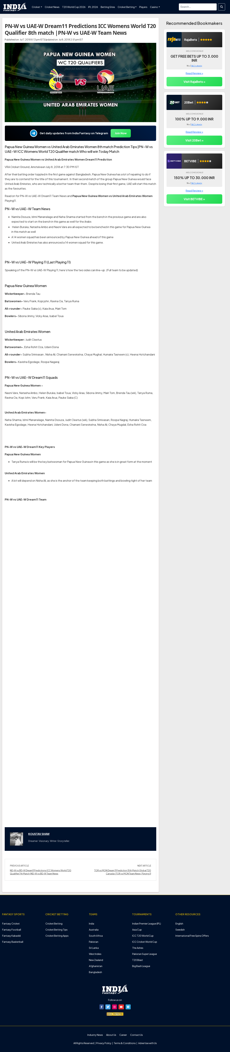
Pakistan (93, 941)
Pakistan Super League (144, 953)
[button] (102, 1006)
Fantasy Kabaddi (11, 935)
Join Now (121, 133)
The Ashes (137, 947)
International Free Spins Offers (192, 935)
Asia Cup (137, 929)
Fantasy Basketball (12, 941)
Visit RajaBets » (194, 81)
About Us (111, 1034)
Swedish (180, 929)
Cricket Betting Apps (57, 935)
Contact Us (136, 1034)
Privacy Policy (104, 1043)
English (179, 923)
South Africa (96, 935)
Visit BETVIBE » (194, 199)
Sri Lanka (94, 947)
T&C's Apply (196, 66)
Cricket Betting (53, 923)
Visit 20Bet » (194, 140)
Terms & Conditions (124, 1043)
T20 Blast (137, 959)
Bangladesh (95, 972)
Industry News (95, 1034)
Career (123, 1034)
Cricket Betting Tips (56, 929)
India (91, 923)
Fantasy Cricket (11, 923)
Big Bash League (141, 966)
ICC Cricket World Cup (144, 941)
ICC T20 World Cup (143, 935)
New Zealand (96, 959)
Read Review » (194, 73)
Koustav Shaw (39, 834)
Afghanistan (95, 966)
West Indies (95, 953)
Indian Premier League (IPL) (146, 923)
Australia (93, 929)
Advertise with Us (147, 1043)
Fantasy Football (11, 929)
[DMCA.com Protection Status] (115, 1013)
